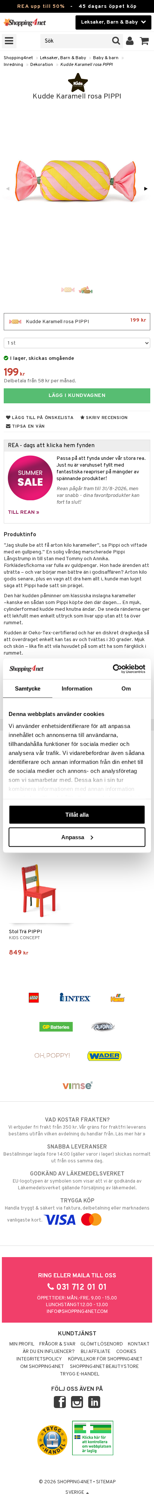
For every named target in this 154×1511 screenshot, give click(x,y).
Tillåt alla (77, 814)
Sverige (75, 1493)
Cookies (126, 1352)
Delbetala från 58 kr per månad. (40, 381)
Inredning (13, 65)
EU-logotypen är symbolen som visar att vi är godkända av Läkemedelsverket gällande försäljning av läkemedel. (77, 1181)
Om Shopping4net (42, 1367)
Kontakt (139, 1344)
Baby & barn (105, 58)
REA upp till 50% (41, 6)
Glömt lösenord (101, 1344)
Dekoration (41, 65)
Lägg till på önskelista (42, 418)
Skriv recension (106, 418)
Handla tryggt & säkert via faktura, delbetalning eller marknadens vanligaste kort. (77, 1210)
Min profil (21, 1344)
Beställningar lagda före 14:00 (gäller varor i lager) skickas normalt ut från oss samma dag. (77, 1154)
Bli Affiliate (95, 1352)
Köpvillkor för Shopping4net (105, 1359)
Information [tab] (77, 688)
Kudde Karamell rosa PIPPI (86, 65)
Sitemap (106, 1482)
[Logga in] (130, 41)
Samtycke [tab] (28, 688)
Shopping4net (18, 58)
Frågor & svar (57, 1344)
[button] (144, 41)
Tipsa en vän (28, 427)
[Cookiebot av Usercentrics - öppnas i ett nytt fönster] (112, 669)
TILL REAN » (23, 512)
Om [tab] (126, 688)
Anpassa (72, 837)
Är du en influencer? (48, 1352)
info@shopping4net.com (77, 1312)
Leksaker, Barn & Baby (63, 58)
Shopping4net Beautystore (104, 1367)
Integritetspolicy (39, 1359)
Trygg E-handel (79, 1374)
